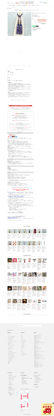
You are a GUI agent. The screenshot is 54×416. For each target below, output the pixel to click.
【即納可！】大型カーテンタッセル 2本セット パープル (14, 235)
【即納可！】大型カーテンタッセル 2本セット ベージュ (24, 235)
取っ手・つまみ (10, 342)
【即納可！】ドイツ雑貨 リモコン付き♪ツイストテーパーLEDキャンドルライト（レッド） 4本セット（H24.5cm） (14, 265)
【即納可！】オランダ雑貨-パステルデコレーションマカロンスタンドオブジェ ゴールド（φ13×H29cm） (29, 293)
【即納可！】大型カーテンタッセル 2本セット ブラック (29, 235)
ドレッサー (22, 352)
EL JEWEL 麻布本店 (24, 375)
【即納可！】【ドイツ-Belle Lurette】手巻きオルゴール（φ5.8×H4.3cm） (9, 279)
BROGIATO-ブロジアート (37, 337)
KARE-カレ (35, 352)
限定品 (9, 362)
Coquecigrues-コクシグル (37, 341)
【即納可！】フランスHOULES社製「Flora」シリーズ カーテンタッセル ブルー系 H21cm (19, 248)
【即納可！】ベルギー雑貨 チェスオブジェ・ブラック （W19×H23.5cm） (44, 279)
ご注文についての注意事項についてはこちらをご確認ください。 (16, 212)
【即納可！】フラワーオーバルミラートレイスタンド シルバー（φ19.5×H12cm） (34, 264)
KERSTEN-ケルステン (37, 353)
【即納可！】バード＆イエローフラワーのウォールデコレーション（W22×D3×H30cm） (9, 306)
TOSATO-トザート (36, 363)
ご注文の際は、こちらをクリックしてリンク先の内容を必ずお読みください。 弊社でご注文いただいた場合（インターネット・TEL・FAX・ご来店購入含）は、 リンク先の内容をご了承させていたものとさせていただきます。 (20, 108)
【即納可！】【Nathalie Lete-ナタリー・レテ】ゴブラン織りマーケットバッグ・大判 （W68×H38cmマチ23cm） (39, 306)
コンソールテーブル (23, 353)
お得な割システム (10, 384)
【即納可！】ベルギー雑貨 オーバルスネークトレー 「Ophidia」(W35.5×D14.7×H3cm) (39, 293)
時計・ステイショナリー (11, 348)
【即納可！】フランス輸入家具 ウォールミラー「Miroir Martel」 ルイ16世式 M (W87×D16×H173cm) (24, 306)
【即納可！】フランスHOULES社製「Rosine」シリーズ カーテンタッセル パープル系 (44, 235)
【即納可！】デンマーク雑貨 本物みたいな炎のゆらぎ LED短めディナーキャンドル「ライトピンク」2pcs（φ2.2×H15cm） (29, 280)
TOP (7, 7)
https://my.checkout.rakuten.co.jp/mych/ (20, 143)
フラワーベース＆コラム (11, 356)
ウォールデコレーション (11, 353)
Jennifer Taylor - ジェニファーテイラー (39, 351)
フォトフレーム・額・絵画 (11, 336)
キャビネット (22, 346)
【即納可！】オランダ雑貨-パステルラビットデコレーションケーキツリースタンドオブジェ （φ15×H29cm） (24, 293)
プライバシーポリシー (11, 390)
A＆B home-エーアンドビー (37, 336)
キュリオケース (23, 347)
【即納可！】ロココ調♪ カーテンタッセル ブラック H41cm (39, 235)
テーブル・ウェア (10, 347)
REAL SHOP (22, 372)
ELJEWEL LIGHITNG (11, 393)
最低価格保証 (10, 387)
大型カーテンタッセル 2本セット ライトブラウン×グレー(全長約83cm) (9, 235)
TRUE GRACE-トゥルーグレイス (38, 364)
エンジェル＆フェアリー (11, 357)
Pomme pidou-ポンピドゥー (37, 357)
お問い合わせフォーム (11, 378)
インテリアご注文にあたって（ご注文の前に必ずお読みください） (20, 105)
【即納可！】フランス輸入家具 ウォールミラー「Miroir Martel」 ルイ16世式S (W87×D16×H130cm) (19, 306)
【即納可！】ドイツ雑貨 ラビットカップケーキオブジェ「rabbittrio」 (39, 279)
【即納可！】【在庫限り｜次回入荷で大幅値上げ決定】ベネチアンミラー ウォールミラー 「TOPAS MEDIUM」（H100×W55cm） (39, 265)
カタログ (9, 381)
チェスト (22, 351)
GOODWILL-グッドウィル (37, 347)
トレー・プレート (10, 346)
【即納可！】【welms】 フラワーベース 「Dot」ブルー (29, 305)
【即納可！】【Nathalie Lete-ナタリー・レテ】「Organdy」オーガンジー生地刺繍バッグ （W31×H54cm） (14, 280)
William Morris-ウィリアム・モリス (38, 365)
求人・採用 (36, 382)
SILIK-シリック (36, 360)
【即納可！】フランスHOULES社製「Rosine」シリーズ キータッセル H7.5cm (14, 248)
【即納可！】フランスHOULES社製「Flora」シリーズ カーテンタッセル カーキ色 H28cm (29, 248)
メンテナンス (10, 395)
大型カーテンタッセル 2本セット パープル (19, 235)
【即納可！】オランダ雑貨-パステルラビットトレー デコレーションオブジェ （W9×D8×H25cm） (34, 293)
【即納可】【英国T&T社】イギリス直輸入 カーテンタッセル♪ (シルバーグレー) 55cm (34, 235)
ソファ (22, 335)
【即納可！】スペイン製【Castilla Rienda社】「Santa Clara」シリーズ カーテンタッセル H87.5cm (34, 248)
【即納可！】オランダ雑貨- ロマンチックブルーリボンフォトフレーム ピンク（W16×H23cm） (19, 293)
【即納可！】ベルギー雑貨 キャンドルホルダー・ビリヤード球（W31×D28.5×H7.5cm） (9, 265)
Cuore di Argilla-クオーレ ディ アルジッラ (39, 342)
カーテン (10, 7)
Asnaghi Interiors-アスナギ (37, 335)
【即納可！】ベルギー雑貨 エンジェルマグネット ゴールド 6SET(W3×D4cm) (9, 292)
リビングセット (23, 342)
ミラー (9, 335)
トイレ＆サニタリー (10, 351)
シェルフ (22, 348)
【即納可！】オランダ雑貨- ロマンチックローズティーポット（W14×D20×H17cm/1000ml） (14, 292)
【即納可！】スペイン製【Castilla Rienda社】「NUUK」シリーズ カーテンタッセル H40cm (24, 248)
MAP (22, 379)
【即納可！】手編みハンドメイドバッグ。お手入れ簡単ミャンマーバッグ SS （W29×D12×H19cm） (44, 306)
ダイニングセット (23, 341)
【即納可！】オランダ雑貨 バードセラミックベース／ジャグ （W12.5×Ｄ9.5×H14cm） (14, 306)
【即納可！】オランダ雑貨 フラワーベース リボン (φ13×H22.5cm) (29, 264)
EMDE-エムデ (36, 346)
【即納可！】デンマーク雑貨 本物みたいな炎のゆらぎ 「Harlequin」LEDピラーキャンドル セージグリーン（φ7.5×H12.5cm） (24, 280)
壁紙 (8, 363)
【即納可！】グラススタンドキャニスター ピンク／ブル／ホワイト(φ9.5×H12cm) (34, 306)
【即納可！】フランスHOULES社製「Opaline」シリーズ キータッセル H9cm (9, 247)
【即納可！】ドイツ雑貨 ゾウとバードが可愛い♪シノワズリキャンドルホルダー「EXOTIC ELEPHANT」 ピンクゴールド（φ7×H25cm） (19, 266)
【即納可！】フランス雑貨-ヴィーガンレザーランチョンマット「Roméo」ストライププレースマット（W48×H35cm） (19, 280)
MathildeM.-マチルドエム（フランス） (39, 356)
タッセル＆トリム (14, 7)
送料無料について (44, 23)
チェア (22, 336)
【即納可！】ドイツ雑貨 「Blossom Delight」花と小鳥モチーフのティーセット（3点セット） (34, 279)
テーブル (22, 337)
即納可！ (10, 8)
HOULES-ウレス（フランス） (38, 348)
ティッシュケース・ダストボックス (12, 341)
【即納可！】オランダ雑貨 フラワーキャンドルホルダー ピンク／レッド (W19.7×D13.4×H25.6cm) (24, 265)
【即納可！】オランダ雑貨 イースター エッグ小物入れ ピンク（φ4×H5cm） (44, 292)
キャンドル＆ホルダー (11, 337)
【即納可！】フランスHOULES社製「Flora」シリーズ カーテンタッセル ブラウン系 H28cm (39, 248)
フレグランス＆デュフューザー (12, 352)
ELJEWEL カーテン (11, 394)
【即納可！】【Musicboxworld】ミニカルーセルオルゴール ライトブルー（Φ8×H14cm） (44, 265)
